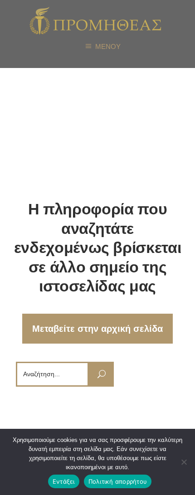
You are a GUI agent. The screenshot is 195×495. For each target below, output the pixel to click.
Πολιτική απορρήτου (117, 481)
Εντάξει (64, 481)
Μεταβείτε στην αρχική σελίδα (97, 329)
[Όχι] (183, 461)
